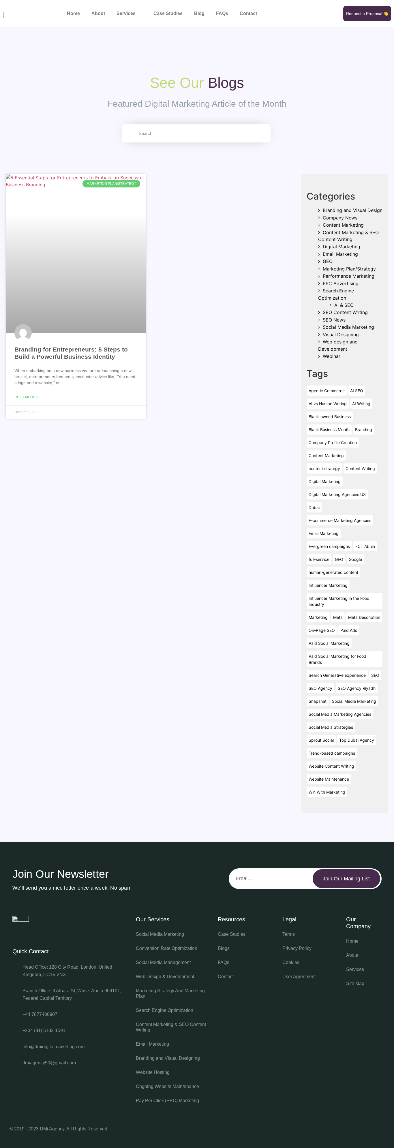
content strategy (324, 468)
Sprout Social (321, 740)
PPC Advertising (341, 283)
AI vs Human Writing (328, 403)
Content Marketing (343, 225)
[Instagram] (355, 1129)
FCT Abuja (365, 546)
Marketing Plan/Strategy (349, 269)
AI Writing (361, 403)
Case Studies (168, 13)
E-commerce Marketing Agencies (340, 520)
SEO (375, 675)
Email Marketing (340, 254)
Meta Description (364, 617)
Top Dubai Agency (356, 740)
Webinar (331, 356)
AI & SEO (344, 305)
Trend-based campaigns (332, 753)
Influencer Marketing (328, 585)
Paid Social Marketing (329, 643)
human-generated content (333, 572)
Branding (363, 429)
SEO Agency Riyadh (357, 688)
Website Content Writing (331, 766)
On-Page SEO (322, 630)
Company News (340, 218)
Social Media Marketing (348, 327)
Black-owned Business (330, 416)
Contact (248, 13)
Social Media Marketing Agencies (340, 714)
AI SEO (356, 390)
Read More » (26, 397)
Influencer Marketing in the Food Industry (339, 601)
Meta (338, 617)
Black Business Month (329, 429)
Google (355, 559)
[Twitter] (313, 1129)
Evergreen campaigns (329, 546)
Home (73, 13)
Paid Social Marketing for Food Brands (337, 659)
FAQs (222, 13)
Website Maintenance (329, 779)
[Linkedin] (375, 1129)
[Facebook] (334, 1129)
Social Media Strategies (331, 727)
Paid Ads (348, 630)
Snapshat (318, 701)
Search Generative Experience (337, 675)
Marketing (318, 617)
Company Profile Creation (333, 442)
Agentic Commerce (327, 390)
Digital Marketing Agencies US (337, 494)
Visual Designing (341, 334)
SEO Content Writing (345, 312)
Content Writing (360, 468)
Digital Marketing (341, 246)
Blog (199, 13)
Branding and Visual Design (352, 210)
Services (126, 13)
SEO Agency (320, 688)
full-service (319, 559)
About (98, 13)
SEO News (334, 320)
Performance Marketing (348, 276)
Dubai (314, 507)
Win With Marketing (327, 792)
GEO (328, 261)
